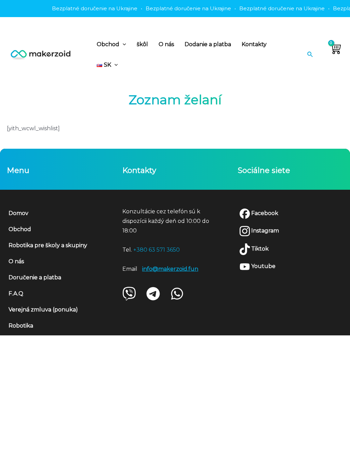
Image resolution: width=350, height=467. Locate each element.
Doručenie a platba (35, 277)
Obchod (108, 44)
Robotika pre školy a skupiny (48, 245)
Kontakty (254, 44)
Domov (18, 213)
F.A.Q (16, 293)
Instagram (264, 230)
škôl (142, 44)
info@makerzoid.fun (170, 269)
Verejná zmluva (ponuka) (43, 309)
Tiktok (259, 248)
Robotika (21, 325)
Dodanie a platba (208, 44)
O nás (166, 44)
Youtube (262, 266)
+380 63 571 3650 (156, 249)
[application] (122, 44)
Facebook (264, 213)
